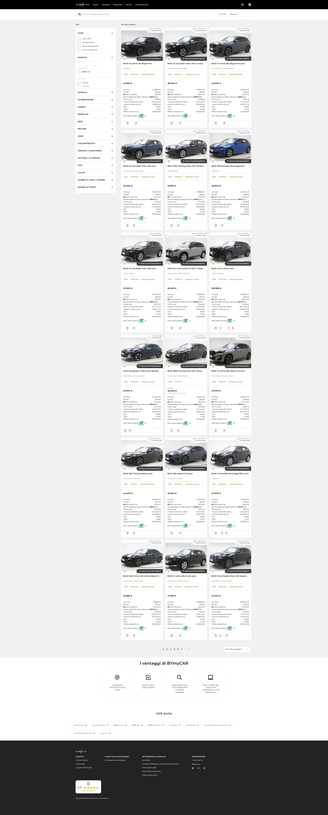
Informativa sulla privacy (151, 771)
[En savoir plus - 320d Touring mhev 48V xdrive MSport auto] (186, 350)
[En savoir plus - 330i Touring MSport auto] (142, 453)
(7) (89, 50)
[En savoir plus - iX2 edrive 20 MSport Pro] (142, 43)
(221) (88, 42)
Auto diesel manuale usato (215, 725)
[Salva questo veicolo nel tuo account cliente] (124, 59)
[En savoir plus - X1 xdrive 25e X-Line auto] (186, 555)
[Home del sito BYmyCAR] (83, 4)
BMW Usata (119, 725)
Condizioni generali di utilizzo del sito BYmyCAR (160, 764)
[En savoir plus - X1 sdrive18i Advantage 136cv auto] (230, 453)
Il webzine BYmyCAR (84, 767)
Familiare (173, 725)
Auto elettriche (98, 725)
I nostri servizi (197, 760)
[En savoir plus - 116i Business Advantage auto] (230, 145)
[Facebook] (198, 768)
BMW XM (136, 725)
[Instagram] (204, 768)
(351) (86, 39)
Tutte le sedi (80, 764)
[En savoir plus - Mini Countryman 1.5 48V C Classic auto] (186, 248)
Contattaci (146, 760)
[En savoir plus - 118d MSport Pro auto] (186, 453)
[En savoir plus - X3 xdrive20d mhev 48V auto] (142, 145)
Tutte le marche (82, 760)
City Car (103, 733)
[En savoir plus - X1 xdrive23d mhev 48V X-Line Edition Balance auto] (186, 43)
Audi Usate (190, 725)
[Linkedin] (193, 768)
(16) (90, 46)
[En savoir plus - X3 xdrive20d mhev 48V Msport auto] (230, 555)
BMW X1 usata (154, 725)
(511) (86, 72)
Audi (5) (85, 83)
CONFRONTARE (156, 30)
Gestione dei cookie (149, 775)
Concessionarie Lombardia (115, 760)
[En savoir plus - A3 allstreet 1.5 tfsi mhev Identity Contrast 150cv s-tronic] (142, 350)
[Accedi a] (242, 4)
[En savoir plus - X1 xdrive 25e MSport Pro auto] (230, 43)
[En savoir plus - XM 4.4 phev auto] (230, 248)
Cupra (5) (85, 86)
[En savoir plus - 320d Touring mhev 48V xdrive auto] (186, 145)
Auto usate (79, 725)
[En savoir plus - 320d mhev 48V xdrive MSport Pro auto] (142, 555)
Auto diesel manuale (83, 733)
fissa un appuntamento (151, 58)
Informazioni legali (149, 767)
